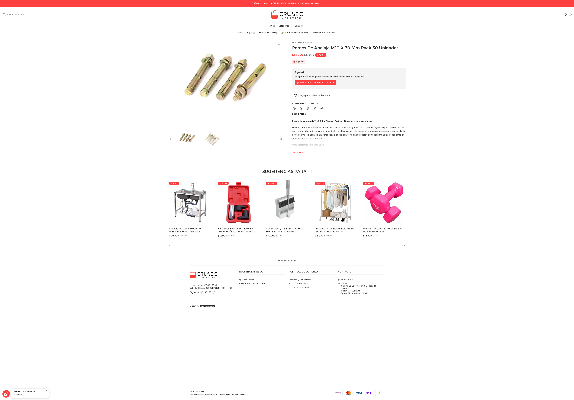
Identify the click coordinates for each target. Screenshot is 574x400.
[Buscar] (4, 14)
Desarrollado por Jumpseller (232, 394)
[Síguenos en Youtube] (210, 292)
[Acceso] (565, 14)
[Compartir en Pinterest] (314, 108)
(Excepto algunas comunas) (310, 3)
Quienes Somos (246, 279)
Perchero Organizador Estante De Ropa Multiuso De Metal (327, 230)
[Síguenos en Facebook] (205, 292)
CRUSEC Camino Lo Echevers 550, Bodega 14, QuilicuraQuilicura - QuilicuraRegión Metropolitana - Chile (359, 288)
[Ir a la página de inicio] (287, 14)
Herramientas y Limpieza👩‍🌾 (271, 33)
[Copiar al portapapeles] (321, 108)
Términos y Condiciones (300, 279)
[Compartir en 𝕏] (301, 108)
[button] (285, 26)
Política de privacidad (299, 287)
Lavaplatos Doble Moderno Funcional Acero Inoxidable (178, 230)
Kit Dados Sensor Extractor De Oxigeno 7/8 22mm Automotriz (228, 230)
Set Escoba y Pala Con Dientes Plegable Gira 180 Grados (276, 230)
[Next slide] (279, 139)
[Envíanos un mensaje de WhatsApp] (6, 394)
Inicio (240, 33)
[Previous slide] (170, 139)
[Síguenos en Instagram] (201, 292)
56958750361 (347, 279)
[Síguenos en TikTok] (213, 292)
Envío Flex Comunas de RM (252, 283)
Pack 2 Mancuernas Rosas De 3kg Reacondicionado (375, 230)
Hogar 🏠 (251, 33)
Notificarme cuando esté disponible (317, 82)
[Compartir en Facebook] (294, 108)
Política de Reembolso (299, 283)
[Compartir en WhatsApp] (308, 108)
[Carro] (570, 14)
